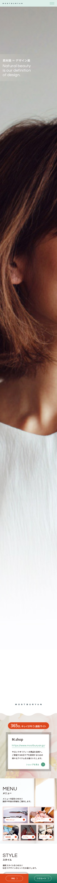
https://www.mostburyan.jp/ (28, 745)
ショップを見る (32, 764)
